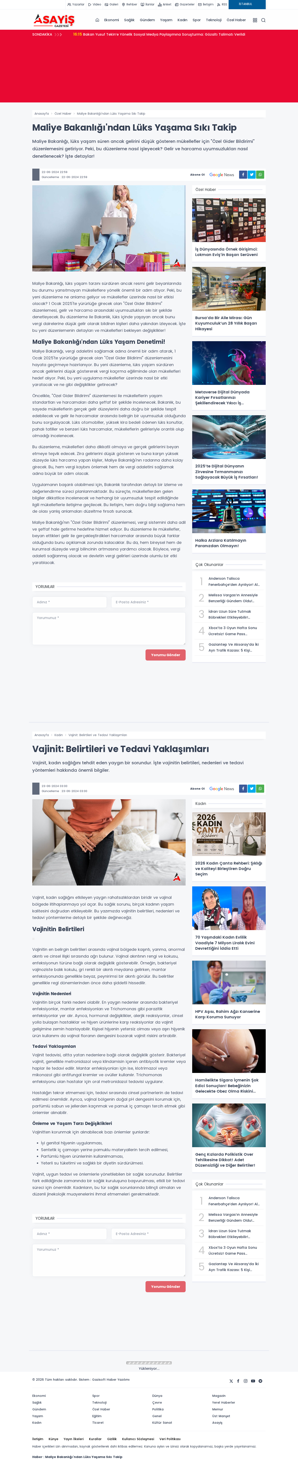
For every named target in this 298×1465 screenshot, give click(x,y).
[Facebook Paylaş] (243, 175)
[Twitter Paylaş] (252, 175)
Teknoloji (213, 19)
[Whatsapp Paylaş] (260, 175)
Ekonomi (111, 19)
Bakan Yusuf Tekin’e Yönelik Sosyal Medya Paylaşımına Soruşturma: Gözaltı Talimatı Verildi (159, 34)
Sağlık (129, 19)
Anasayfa (41, 113)
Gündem (147, 19)
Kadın (182, 19)
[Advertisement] (149, 71)
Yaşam (166, 19)
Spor (197, 19)
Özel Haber (236, 19)
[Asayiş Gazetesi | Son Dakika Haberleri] (54, 20)
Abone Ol (197, 175)
